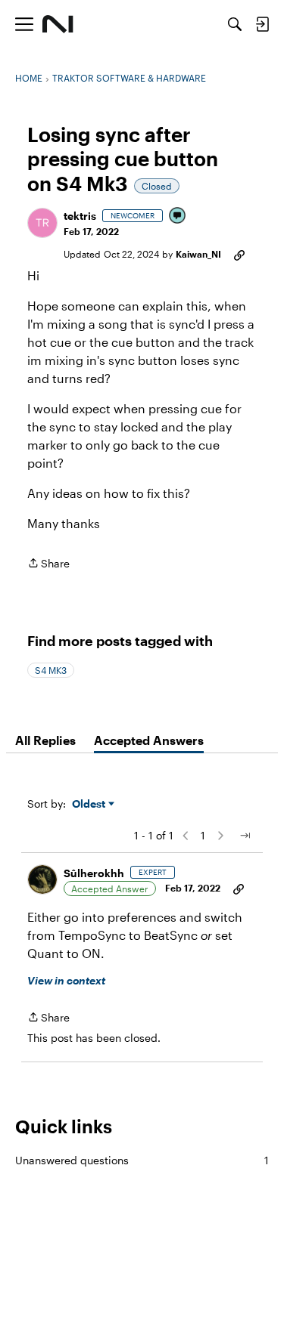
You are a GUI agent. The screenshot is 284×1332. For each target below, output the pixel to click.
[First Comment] (178, 216)
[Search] (234, 24)
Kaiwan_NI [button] (198, 254)
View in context (66, 980)
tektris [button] (80, 215)
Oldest (90, 804)
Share (48, 564)
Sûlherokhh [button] (94, 873)
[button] (42, 223)
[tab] (45, 740)
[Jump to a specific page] (245, 836)
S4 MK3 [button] (51, 670)
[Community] (57, 24)
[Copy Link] (239, 254)
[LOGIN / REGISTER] (262, 24)
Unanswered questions (142, 1160)
